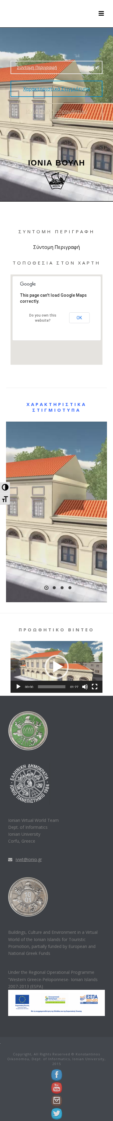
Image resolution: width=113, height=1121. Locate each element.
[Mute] (85, 687)
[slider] (51, 686)
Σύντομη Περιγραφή (37, 67)
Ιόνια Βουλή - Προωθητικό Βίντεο (56, 113)
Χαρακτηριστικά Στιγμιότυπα (56, 88)
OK (79, 317)
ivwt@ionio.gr (29, 859)
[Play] (18, 687)
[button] (57, 667)
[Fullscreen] (95, 687)
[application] (56, 666)
